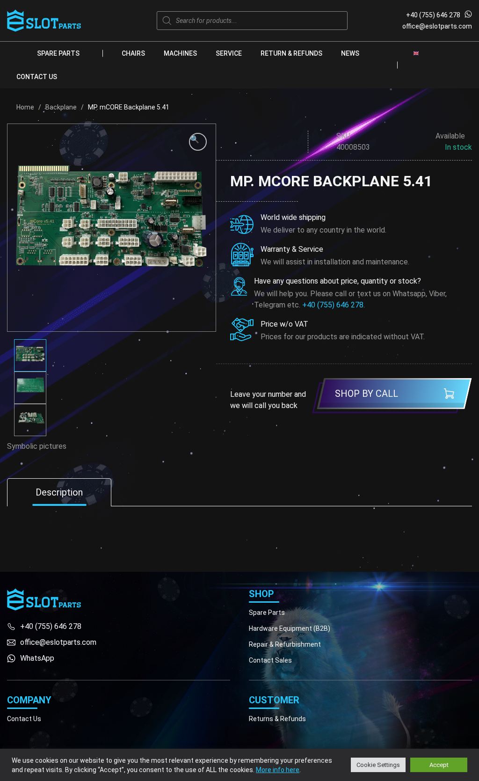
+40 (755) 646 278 (433, 15)
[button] (198, 142)
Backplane (61, 107)
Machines (180, 53)
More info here (277, 770)
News (350, 53)
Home (25, 107)
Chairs (133, 53)
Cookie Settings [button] (378, 764)
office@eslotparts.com (437, 26)
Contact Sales (270, 660)
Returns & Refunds (277, 719)
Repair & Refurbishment (285, 644)
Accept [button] (439, 764)
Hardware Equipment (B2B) (289, 628)
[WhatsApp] (468, 15)
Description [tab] (59, 492)
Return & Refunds (291, 53)
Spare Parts (58, 53)
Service (229, 53)
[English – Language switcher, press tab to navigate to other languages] (416, 53)
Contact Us (36, 76)
